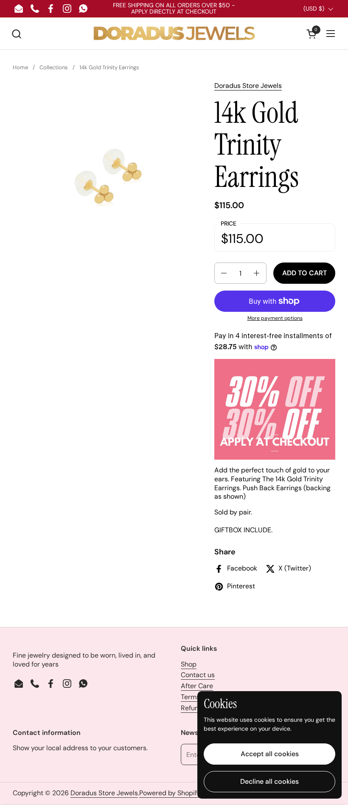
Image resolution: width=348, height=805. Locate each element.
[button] (16, 33)
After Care (197, 685)
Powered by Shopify (170, 792)
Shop (188, 664)
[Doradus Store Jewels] (174, 33)
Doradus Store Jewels (248, 85)
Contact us (198, 674)
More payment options (275, 318)
